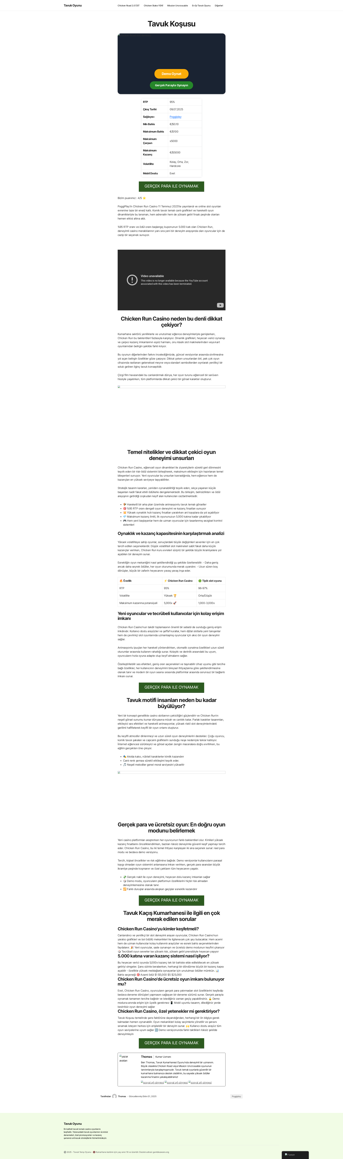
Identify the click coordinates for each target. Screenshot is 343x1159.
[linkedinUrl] (200, 1082)
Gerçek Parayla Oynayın (171, 85)
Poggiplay (176, 116)
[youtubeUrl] (176, 1082)
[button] (276, 5)
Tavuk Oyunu (73, 5)
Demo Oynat (171, 74)
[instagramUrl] (152, 1082)
